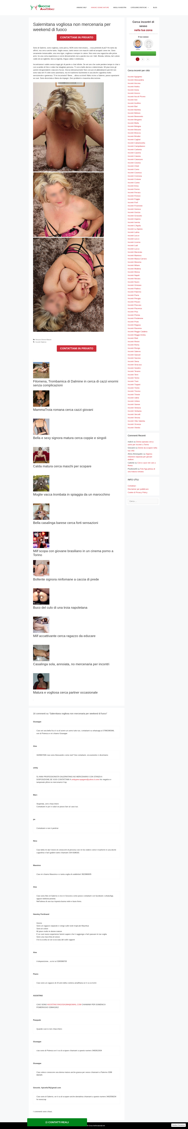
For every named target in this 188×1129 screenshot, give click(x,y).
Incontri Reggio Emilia (137, 335)
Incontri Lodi (133, 245)
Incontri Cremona (135, 176)
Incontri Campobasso (136, 146)
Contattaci (132, 486)
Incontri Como (133, 169)
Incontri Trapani (134, 385)
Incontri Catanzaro (135, 159)
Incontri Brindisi (134, 136)
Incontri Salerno (40, 342)
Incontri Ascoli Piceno (136, 97)
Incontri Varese (134, 404)
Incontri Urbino (134, 401)
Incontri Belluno (134, 113)
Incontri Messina (134, 262)
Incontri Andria (133, 87)
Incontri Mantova (134, 255)
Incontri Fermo (134, 189)
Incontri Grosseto (135, 216)
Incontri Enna (133, 186)
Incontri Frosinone (135, 206)
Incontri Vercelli (134, 414)
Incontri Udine (133, 398)
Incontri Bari (133, 106)
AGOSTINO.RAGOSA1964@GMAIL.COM (64, 1005)
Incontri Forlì (133, 202)
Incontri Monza (134, 272)
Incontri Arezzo (134, 93)
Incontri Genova (134, 209)
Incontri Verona (134, 418)
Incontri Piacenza (135, 308)
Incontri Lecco (133, 239)
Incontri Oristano (134, 285)
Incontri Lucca (133, 249)
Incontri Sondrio (134, 368)
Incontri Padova (134, 289)
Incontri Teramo (134, 371)
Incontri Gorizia (134, 212)
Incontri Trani (133, 381)
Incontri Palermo (134, 292)
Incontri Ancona (134, 83)
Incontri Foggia (134, 199)
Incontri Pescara (134, 305)
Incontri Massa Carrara (137, 259)
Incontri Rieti (133, 338)
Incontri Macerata (135, 252)
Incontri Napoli (133, 275)
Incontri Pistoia (134, 315)
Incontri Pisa (133, 312)
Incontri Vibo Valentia (136, 421)
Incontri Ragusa (134, 325)
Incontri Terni (133, 375)
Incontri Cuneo (134, 183)
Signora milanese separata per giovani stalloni (140, 457)
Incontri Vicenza (134, 424)
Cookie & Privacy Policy (137, 492)
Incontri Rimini (133, 342)
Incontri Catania (134, 156)
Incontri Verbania (134, 411)
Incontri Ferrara (134, 192)
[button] (178, 1125)
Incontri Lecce (133, 236)
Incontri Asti (132, 100)
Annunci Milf (82, 7)
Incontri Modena (134, 269)
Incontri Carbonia (135, 150)
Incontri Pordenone (135, 318)
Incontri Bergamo (135, 120)
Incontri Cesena (134, 163)
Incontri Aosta (133, 90)
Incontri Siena (133, 361)
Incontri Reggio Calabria (137, 332)
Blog (155, 7)
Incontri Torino (133, 378)
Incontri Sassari (134, 355)
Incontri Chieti (133, 166)
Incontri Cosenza (135, 173)
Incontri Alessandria (136, 80)
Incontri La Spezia (135, 229)
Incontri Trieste (134, 395)
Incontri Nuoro (133, 282)
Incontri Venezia (134, 408)
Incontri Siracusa (135, 365)
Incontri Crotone (134, 179)
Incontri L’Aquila (134, 226)
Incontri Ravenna (135, 328)
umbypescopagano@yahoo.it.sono (85, 779)
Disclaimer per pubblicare (138, 489)
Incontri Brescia (134, 133)
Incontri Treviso (134, 391)
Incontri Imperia (134, 219)
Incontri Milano (134, 265)
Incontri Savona (134, 358)
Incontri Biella (133, 123)
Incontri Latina (133, 232)
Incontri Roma (133, 345)
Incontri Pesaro (134, 302)
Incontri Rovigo (134, 348)
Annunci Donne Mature (100, 7)
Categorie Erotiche (139, 7)
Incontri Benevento (135, 116)
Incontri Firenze (134, 196)
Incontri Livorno (134, 242)
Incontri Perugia (134, 298)
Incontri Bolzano (134, 130)
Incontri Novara (134, 279)
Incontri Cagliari (134, 140)
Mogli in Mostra (119, 7)
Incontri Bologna (134, 126)
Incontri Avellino (134, 103)
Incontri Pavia (133, 295)
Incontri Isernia (134, 222)
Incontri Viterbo (134, 428)
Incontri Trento (133, 388)
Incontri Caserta (134, 153)
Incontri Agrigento (135, 77)
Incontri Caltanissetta (136, 143)
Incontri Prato (133, 322)
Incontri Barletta (134, 110)
